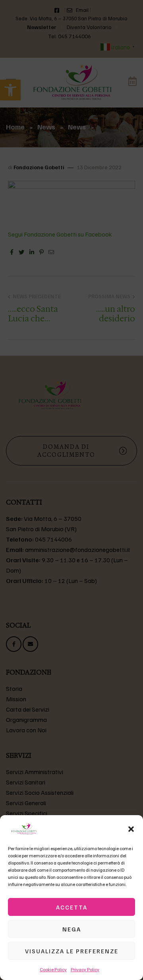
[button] (131, 829)
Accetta (71, 907)
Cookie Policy (53, 969)
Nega (71, 929)
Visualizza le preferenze (71, 951)
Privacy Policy (85, 969)
